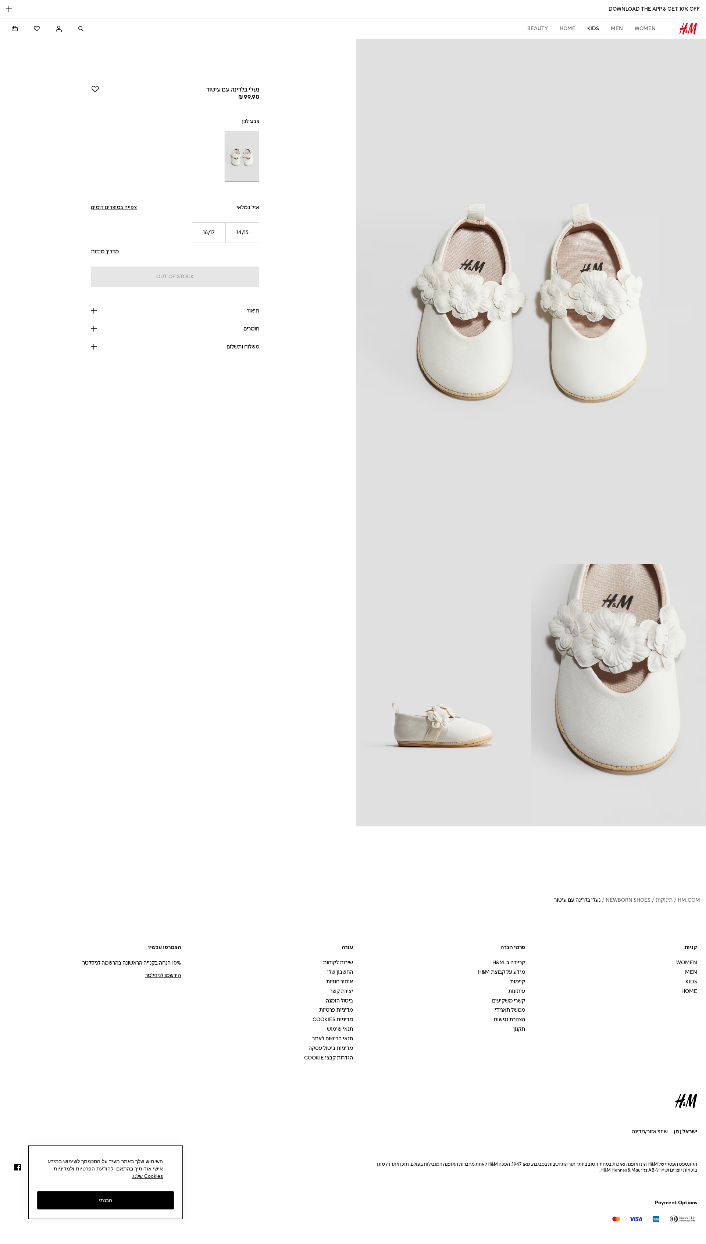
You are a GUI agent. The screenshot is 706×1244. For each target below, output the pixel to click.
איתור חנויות (339, 982)
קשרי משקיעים (508, 1001)
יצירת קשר (341, 991)
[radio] (242, 156)
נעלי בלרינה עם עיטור (577, 900)
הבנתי (105, 1200)
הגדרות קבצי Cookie (328, 1058)
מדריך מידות (105, 251)
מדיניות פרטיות (336, 1010)
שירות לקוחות (338, 962)
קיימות (517, 982)
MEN (617, 28)
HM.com (689, 900)
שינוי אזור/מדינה (650, 1132)
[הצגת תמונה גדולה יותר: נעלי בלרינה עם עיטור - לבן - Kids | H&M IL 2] (618, 695)
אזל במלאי (247, 207)
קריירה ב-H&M (508, 962)
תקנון (519, 1029)
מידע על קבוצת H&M (501, 972)
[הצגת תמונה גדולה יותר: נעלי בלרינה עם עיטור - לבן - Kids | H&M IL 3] (443, 695)
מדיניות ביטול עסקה (331, 1048)
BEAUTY (537, 28)
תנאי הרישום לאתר (332, 1039)
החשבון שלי (340, 972)
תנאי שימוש (340, 1029)
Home (567, 28)
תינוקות (664, 900)
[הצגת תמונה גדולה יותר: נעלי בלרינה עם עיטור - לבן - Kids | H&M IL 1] (531, 301)
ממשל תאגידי (510, 1010)
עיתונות (516, 991)
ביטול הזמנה (339, 1001)
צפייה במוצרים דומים (114, 207)
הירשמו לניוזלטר (163, 975)
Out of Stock (175, 276)
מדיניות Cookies (333, 1019)
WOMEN (645, 28)
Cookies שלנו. (147, 1176)
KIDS (593, 28)
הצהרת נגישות (509, 1019)
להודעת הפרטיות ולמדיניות (83, 1169)
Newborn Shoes (628, 900)
